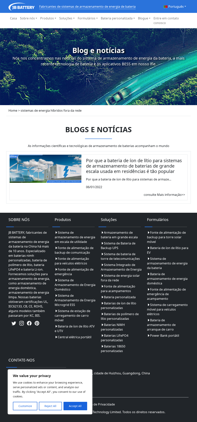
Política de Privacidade (98, 404)
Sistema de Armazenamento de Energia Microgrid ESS (75, 300)
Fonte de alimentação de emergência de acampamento (166, 294)
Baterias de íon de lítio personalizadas (118, 305)
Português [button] (176, 6)
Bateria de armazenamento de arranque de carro (161, 324)
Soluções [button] (65, 18)
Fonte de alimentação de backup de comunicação (74, 250)
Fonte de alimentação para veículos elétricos (72, 261)
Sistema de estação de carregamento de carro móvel (72, 315)
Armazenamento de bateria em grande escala (119, 234)
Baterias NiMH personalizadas (113, 327)
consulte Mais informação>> (164, 195)
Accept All (75, 406)
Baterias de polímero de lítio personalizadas (120, 316)
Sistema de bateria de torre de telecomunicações (120, 256)
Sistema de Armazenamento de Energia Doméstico (75, 285)
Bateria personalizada (120, 297)
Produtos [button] (47, 18)
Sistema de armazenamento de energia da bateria (167, 263)
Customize (25, 406)
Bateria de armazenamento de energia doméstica (167, 278)
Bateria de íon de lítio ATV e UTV (75, 328)
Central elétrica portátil (74, 337)
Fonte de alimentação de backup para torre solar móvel (166, 237)
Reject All (50, 406)
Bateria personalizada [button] (117, 18)
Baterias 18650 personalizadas (113, 348)
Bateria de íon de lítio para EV (167, 250)
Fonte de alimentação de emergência (74, 271)
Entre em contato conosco (166, 20)
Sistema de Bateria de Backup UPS (118, 245)
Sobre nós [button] (27, 18)
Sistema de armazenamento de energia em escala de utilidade (75, 237)
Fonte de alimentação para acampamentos (118, 288)
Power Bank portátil (164, 335)
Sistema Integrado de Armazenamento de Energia (121, 267)
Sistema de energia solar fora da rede (120, 277)
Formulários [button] (86, 18)
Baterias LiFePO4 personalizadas (114, 337)
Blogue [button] (143, 18)
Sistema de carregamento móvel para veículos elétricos (167, 309)
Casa (13, 18)
